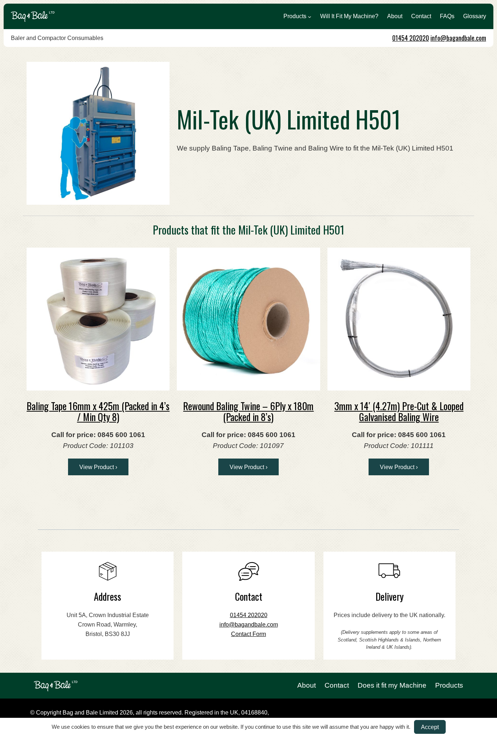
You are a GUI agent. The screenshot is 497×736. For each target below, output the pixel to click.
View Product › (98, 467)
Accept (430, 727)
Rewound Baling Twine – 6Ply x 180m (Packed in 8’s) (248, 411)
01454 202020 (410, 38)
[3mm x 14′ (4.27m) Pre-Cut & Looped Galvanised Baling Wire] (398, 319)
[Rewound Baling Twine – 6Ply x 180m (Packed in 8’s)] (248, 319)
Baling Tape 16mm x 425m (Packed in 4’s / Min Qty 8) (98, 411)
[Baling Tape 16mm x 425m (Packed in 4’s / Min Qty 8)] (98, 319)
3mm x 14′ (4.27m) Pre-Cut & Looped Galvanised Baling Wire (399, 411)
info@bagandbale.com (458, 38)
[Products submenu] (309, 16)
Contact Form (248, 634)
